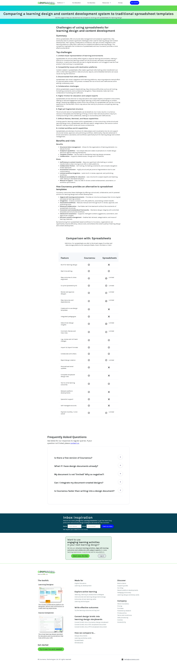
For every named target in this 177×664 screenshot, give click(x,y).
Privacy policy (121, 613)
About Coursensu (123, 604)
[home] (46, 2)
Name (65, 526)
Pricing (120, 2)
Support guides (122, 585)
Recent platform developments (127, 590)
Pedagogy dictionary (124, 592)
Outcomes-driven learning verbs (85, 599)
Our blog (120, 588)
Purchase (120, 608)
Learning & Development (83, 585)
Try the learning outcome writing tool (87, 610)
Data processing (122, 617)
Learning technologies (82, 601)
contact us (74, 443)
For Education (76, 2)
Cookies (120, 620)
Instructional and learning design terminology (90, 597)
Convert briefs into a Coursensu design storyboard (91, 622)
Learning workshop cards (83, 638)
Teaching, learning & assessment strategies (89, 594)
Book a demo (121, 583)
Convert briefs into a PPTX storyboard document (91, 627)
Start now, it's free (80, 556)
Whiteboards (79, 642)
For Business (91, 2)
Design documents (81, 636)
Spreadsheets (79, 640)
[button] (61, 2)
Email (84, 526)
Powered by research (124, 610)
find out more (82, 529)
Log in (102, 556)
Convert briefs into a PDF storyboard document (90, 624)
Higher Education (80, 583)
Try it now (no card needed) (51, 649)
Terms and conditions (124, 615)
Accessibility (121, 622)
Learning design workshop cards (128, 595)
